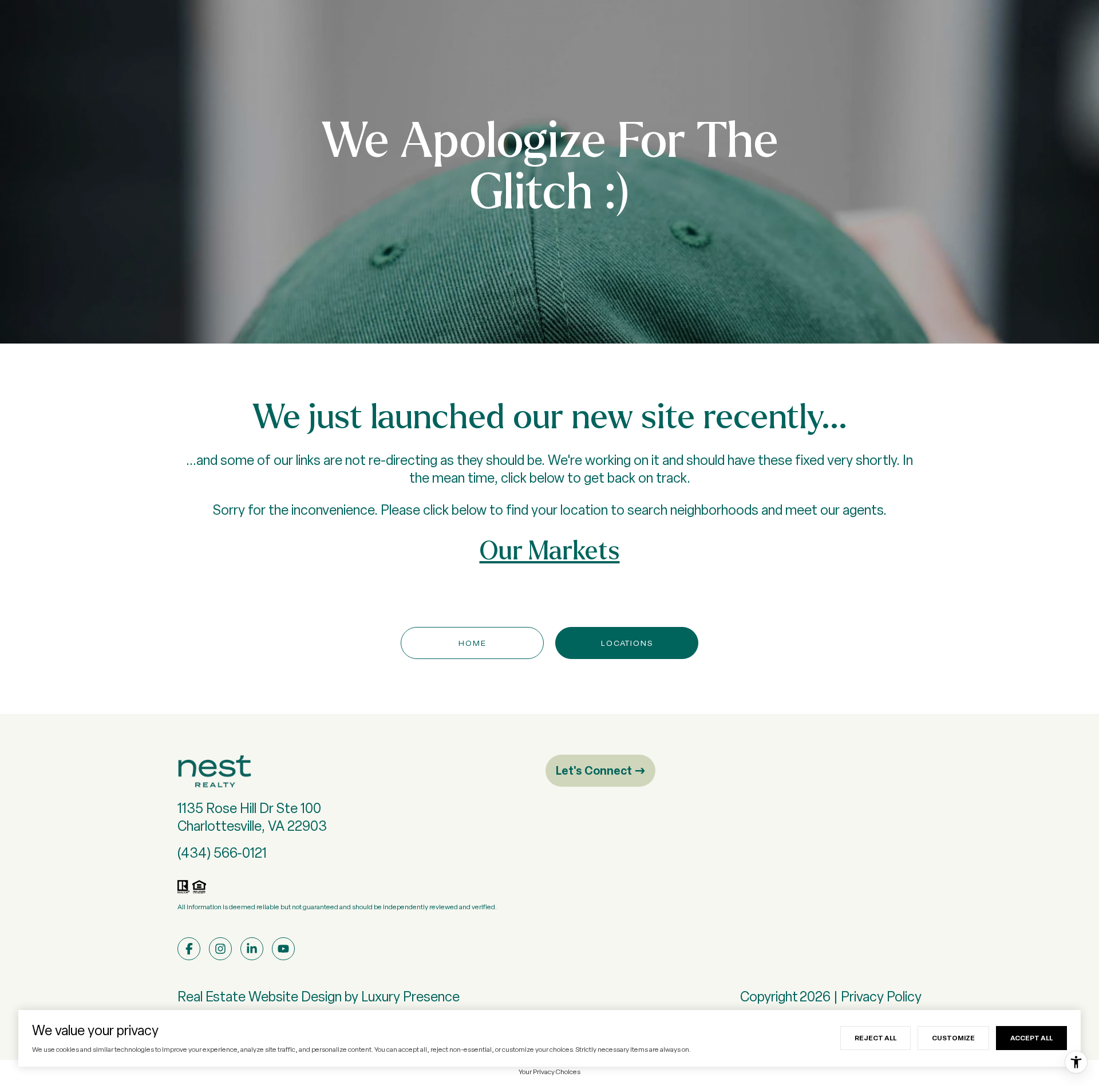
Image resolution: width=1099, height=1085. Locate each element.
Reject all (875, 1038)
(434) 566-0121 (222, 853)
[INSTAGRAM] (220, 948)
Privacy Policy (881, 996)
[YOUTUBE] (283, 948)
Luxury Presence (410, 996)
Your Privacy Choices (549, 1071)
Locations (627, 643)
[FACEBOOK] (188, 948)
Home (472, 643)
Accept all (1031, 1038)
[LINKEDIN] (251, 948)
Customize (953, 1038)
